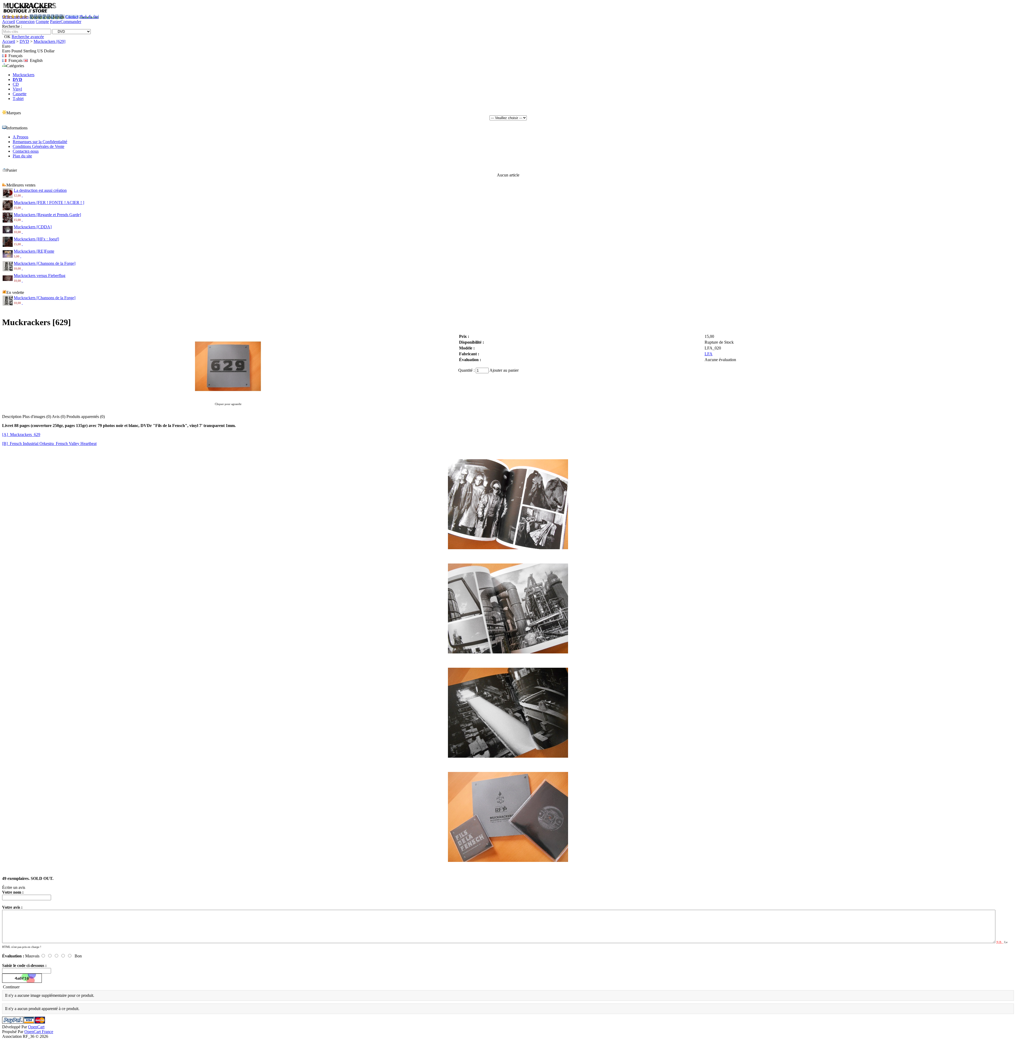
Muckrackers (23, 74)
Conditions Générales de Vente (38, 146)
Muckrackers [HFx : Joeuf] (36, 239)
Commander (71, 21)
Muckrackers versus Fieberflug (39, 275)
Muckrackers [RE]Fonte (34, 251)
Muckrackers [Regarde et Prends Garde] (47, 214)
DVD (24, 41)
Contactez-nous (26, 151)
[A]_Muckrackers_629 (21, 434)
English (35, 60)
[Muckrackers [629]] (228, 399)
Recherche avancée (28, 36)
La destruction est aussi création (40, 190)
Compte (42, 21)
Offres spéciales (15, 17)
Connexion (25, 21)
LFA (709, 354)
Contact (71, 17)
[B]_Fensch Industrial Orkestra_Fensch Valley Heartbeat (49, 443)
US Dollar (46, 51)
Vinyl (17, 89)
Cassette (19, 94)
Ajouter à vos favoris (46, 17)
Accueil (8, 21)
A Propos (20, 137)
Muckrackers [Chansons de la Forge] (44, 263)
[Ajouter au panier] (22, 195)
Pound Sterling (23, 51)
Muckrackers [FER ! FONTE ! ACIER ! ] (49, 202)
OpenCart (36, 1027)
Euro (6, 51)
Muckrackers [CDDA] (33, 227)
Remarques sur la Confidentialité (40, 141)
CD (16, 84)
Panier (55, 21)
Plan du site (89, 17)
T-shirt (18, 98)
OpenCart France (38, 1031)
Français (14, 60)
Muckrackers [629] (49, 41)
